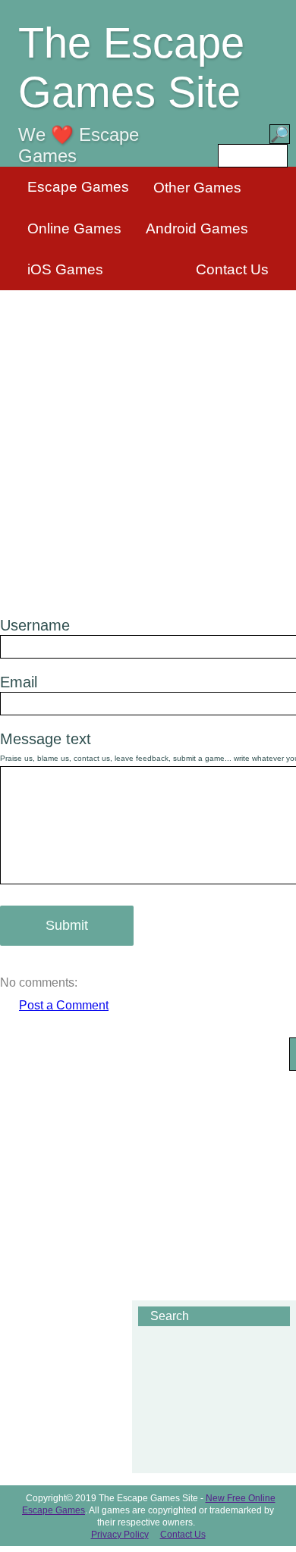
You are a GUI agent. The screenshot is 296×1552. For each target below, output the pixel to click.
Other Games (197, 188)
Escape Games (78, 187)
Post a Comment (64, 1005)
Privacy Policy (120, 1534)
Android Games (197, 228)
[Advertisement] (148, 444)
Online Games (74, 228)
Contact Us (232, 269)
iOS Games (65, 269)
